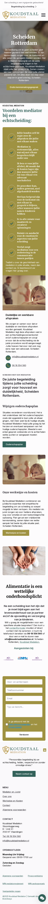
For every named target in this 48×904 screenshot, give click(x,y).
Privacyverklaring (35, 876)
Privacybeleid (15, 727)
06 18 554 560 (19, 365)
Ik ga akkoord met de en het (23, 724)
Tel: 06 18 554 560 (12, 836)
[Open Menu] (43, 15)
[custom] (44, 750)
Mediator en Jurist (11, 792)
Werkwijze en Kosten (13, 800)
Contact (6, 805)
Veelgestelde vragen (11, 891)
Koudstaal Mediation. (30, 642)
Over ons (7, 796)
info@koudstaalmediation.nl (25, 356)
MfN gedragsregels (36, 884)
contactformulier (17, 628)
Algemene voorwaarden (14, 809)
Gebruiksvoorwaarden (19, 724)
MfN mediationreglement (13, 884)
